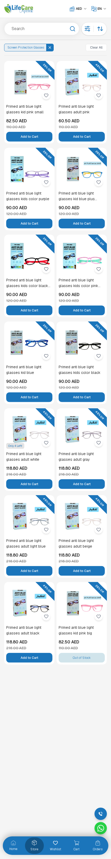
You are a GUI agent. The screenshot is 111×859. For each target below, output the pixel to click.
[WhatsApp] (100, 828)
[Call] (100, 814)
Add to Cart (29, 137)
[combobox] (81, 8)
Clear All (96, 47)
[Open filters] (87, 29)
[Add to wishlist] (46, 95)
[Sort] (100, 28)
